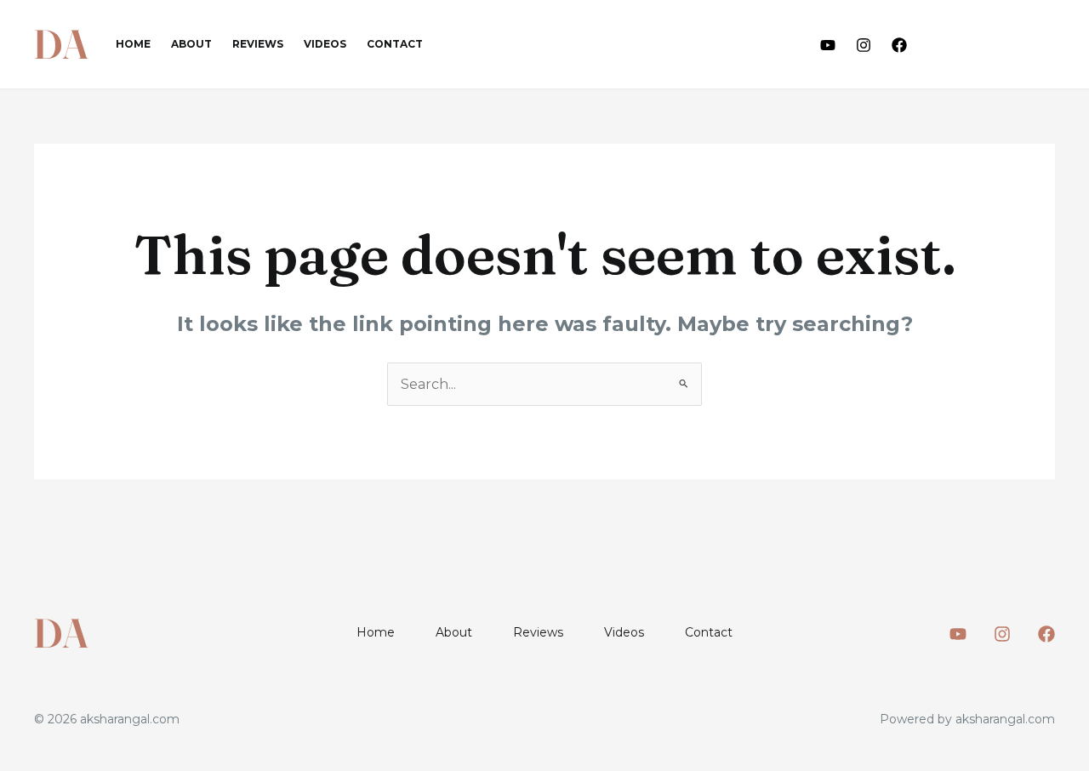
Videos (325, 43)
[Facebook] (899, 45)
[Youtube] (827, 45)
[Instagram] (863, 45)
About (191, 43)
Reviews (257, 43)
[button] (996, 44)
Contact (395, 43)
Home (133, 43)
